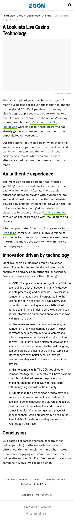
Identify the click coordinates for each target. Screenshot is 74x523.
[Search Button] (69, 5)
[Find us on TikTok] (40, 514)
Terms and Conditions (54, 479)
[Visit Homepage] (37, 5)
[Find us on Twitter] (31, 514)
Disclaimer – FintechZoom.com (36, 484)
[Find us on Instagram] (44, 514)
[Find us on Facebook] (27, 514)
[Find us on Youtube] (35, 514)
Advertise (23, 479)
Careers (36, 479)
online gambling (55, 212)
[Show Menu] (4, 5)
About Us (10, 479)
